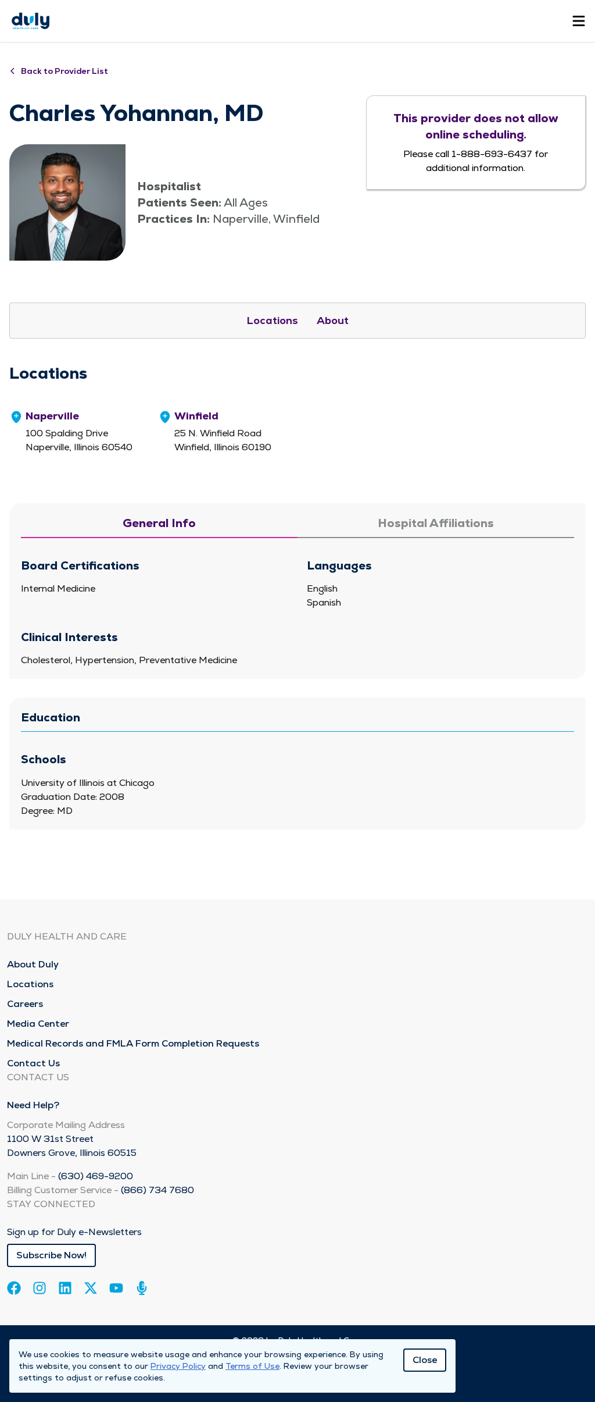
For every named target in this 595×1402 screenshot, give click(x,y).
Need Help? (33, 1105)
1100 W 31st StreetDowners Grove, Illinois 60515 (72, 1146)
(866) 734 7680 (157, 1190)
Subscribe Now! (51, 1255)
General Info (159, 523)
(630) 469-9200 (95, 1176)
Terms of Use (252, 1366)
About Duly (33, 964)
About (333, 320)
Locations (272, 320)
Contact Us (33, 1063)
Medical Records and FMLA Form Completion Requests (133, 1043)
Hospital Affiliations (436, 523)
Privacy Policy (178, 1366)
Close (425, 1360)
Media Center (38, 1023)
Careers (25, 1004)
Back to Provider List (64, 71)
